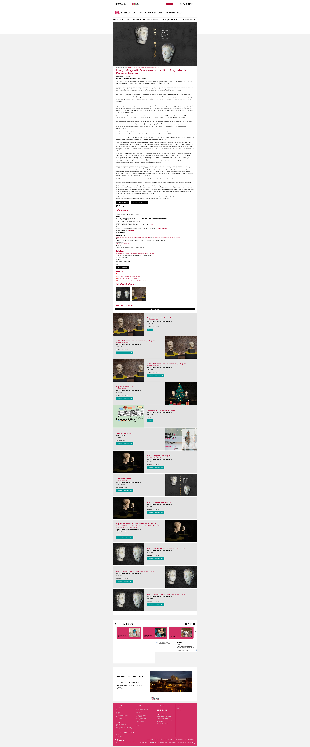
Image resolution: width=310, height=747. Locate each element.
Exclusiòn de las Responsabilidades (166, 742)
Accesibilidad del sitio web (186, 742)
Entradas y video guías (142, 709)
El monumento (120, 725)
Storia (117, 709)
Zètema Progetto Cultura (123, 243)
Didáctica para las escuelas (164, 716)
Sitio (118, 722)
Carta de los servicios (121, 716)
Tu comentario (140, 721)
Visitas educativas (141, 715)
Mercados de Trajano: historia (123, 727)
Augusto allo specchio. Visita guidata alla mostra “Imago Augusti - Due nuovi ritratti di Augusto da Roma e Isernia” (138, 524)
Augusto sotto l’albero (124, 387)
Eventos (163, 20)
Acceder (176, 4)
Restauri (118, 712)
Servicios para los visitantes (143, 711)
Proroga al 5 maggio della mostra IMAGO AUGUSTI (132, 281)
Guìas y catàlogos (141, 718)
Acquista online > (122, 267)
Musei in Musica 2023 (124, 434)
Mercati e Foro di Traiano (131, 742)
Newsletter (119, 718)
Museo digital (139, 20)
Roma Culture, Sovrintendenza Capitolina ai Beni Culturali (133, 237)
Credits (177, 742)
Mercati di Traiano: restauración (124, 728)
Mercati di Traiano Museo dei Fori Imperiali (151, 12)
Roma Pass (139, 714)
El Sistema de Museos (121, 715)
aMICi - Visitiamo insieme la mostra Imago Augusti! (135, 341)
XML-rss (194, 743)
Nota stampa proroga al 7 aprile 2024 (128, 278)
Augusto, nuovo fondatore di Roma (160, 318)
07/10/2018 (185, 647)
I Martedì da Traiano (123, 479)
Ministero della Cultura (160, 237)
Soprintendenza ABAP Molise (175, 237)
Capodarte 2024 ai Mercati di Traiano (161, 411)
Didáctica (172, 20)
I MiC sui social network (148, 636)
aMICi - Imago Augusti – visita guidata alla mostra (135, 571)
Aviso (178, 708)
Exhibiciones (152, 20)
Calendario (183, 20)
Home (117, 67)
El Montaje (119, 711)
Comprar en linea (122, 202)
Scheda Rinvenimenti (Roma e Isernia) (128, 276)
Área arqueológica (121, 724)
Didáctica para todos (162, 718)
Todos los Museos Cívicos (157, 4)
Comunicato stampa (123, 274)
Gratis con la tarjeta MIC (139, 202)
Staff (117, 714)
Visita (192, 20)
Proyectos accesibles (162, 723)
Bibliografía (119, 736)
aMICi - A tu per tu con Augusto (159, 456)
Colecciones (125, 20)
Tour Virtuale (174, 636)
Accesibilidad (140, 719)
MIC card (138, 712)
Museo (116, 20)
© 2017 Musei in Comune (146, 742)
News (178, 706)
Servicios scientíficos (125, 732)
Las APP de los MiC (141, 716)
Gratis (150, 330)
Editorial (118, 708)
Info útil (138, 708)
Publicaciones (120, 734)
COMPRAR (169, 4)
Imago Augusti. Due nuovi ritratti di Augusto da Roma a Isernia (135, 253)
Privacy (155, 742)
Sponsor (179, 710)
